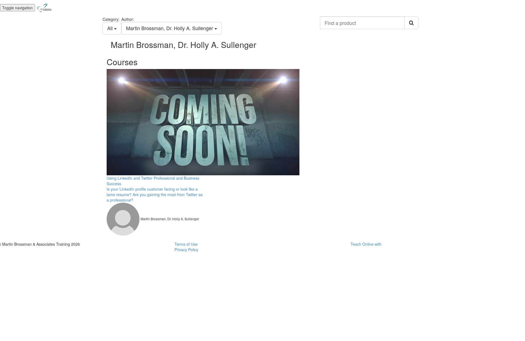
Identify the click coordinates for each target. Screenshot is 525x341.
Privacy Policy (186, 249)
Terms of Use (186, 244)
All (110, 27)
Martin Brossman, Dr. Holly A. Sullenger (170, 27)
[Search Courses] (411, 22)
